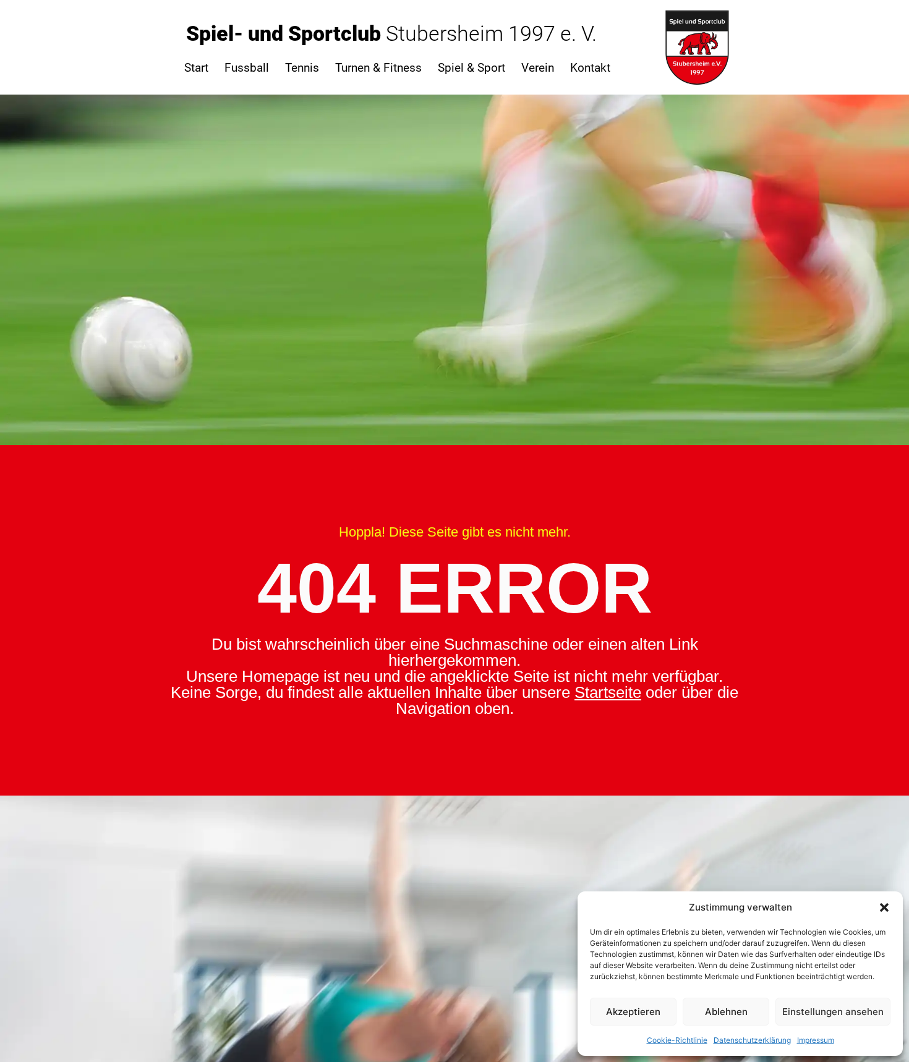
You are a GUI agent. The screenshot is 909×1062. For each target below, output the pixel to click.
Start (196, 68)
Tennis (302, 68)
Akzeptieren (633, 1011)
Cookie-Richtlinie (677, 1040)
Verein (537, 68)
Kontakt (590, 68)
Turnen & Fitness (378, 68)
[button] (884, 907)
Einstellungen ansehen (833, 1011)
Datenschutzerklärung (752, 1040)
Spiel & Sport (471, 68)
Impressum (815, 1040)
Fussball (246, 68)
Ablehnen (726, 1011)
